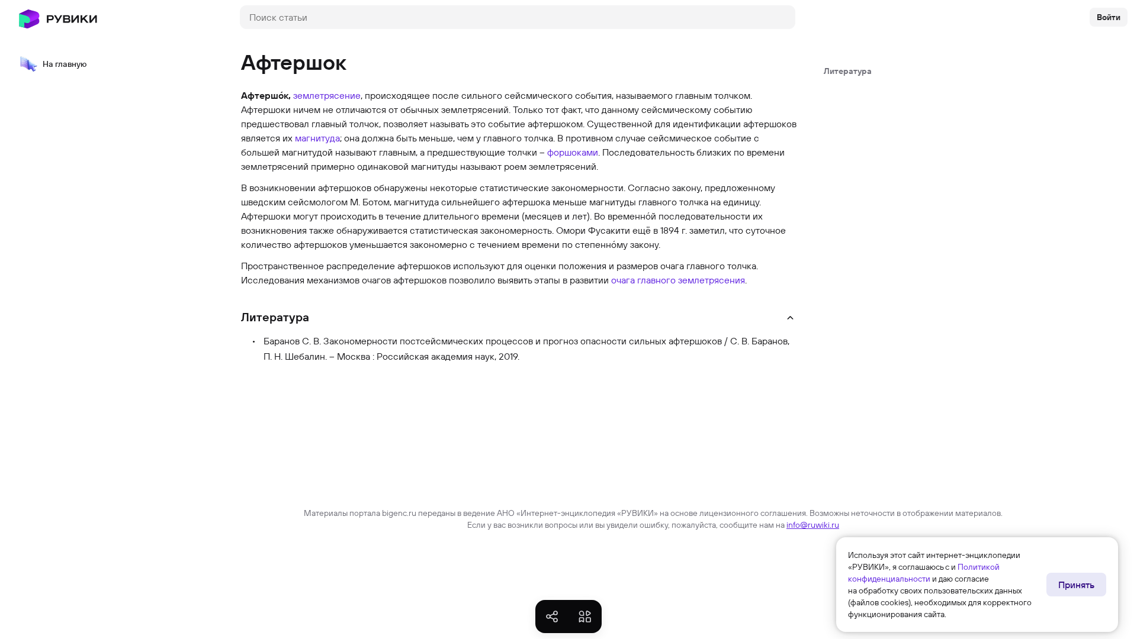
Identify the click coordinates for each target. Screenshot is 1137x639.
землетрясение (327, 95)
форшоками (572, 152)
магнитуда (317, 138)
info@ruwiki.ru (812, 524)
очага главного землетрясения (678, 280)
